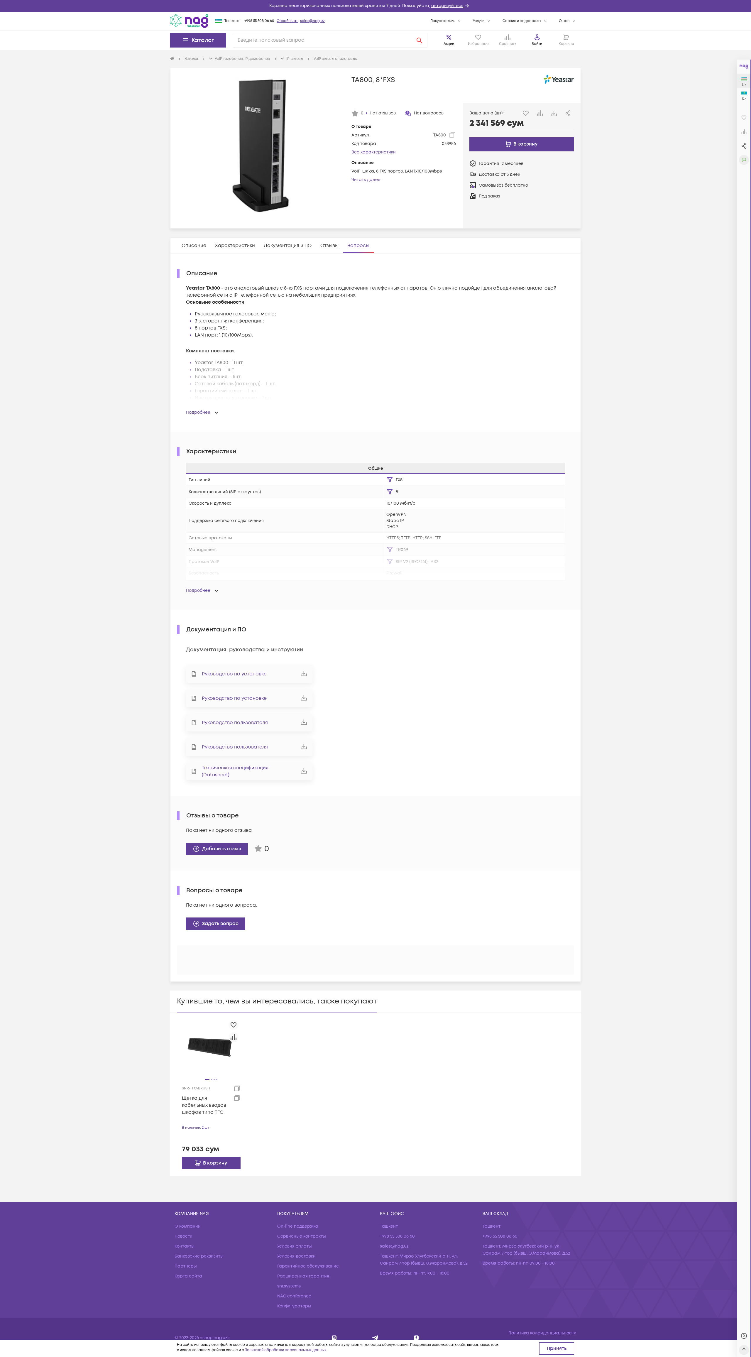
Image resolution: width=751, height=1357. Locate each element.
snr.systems (289, 1286)
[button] (375, 6)
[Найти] (419, 40)
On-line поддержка (297, 1226)
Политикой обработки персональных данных (285, 1350)
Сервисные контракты (301, 1236)
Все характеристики (373, 152)
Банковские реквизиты (199, 1256)
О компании (188, 1226)
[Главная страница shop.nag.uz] (189, 21)
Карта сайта (188, 1276)
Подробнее (198, 412)
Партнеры (186, 1266)
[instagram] (334, 1337)
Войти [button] (537, 43)
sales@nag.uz (312, 20)
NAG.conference (294, 1296)
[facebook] (416, 1337)
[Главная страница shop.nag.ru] (172, 59)
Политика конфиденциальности (542, 1333)
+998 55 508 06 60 (259, 20)
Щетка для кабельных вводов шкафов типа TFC (204, 1105)
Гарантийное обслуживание (308, 1266)
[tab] (194, 246)
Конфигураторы (294, 1306)
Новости (183, 1236)
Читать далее (365, 179)
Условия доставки (296, 1256)
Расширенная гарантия (303, 1276)
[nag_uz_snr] (375, 1337)
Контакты (184, 1246)
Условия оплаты (294, 1246)
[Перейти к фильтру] (389, 479)
